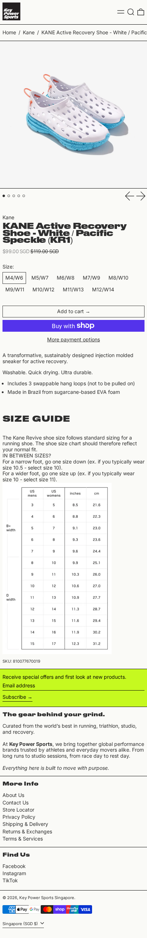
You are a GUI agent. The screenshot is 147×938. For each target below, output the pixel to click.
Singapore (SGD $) (20, 923)
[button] (131, 12)
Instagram (14, 873)
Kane (29, 32)
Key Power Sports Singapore (46, 897)
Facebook (14, 866)
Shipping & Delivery (25, 824)
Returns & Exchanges (27, 831)
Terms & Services (22, 839)
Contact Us (15, 802)
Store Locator (18, 810)
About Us (13, 795)
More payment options (73, 339)
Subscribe (14, 697)
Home (9, 32)
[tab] (3, 196)
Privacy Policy (18, 817)
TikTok (10, 880)
